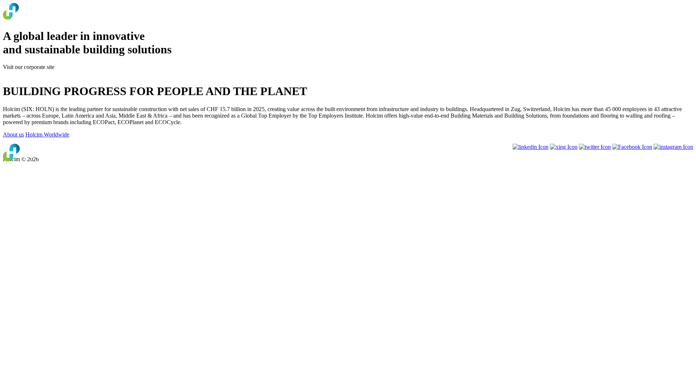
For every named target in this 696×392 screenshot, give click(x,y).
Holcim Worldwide (47, 134)
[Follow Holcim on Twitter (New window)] (595, 147)
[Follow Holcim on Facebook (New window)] (632, 147)
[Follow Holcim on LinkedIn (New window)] (530, 147)
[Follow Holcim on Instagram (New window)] (673, 147)
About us (13, 134)
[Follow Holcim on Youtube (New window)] (563, 147)
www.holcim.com (23, 73)
